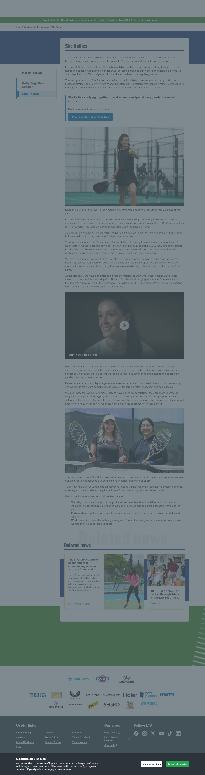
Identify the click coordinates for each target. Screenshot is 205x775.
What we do (29, 27)
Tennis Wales (79, 742)
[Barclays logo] (78, 679)
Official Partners (25, 742)
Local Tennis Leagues (111, 739)
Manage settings (152, 764)
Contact (49, 732)
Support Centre (53, 742)
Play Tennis (110, 732)
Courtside (109, 745)
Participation (43, 27)
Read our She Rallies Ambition (90, 116)
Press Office (51, 737)
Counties (77, 732)
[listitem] (37, 695)
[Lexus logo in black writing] (126, 679)
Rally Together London (33, 85)
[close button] (202, 20)
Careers (20, 737)
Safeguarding (23, 732)
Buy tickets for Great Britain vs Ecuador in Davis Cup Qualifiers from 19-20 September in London (100, 20)
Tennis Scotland (81, 737)
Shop (19, 747)
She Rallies (30, 94)
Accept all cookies (177, 764)
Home (19, 27)
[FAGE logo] (102, 679)
